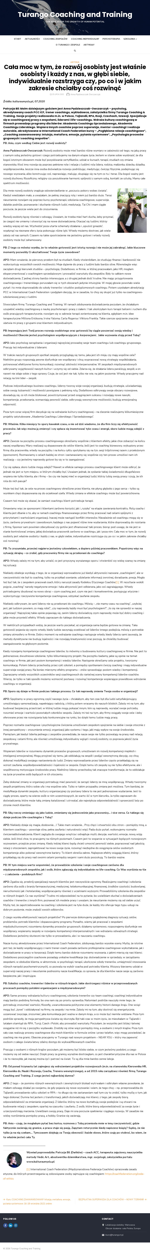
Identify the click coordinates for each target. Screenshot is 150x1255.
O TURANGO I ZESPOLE (68, 44)
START (17, 39)
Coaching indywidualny (85, 39)
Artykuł (74, 62)
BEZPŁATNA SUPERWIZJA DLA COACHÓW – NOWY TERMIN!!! (111, 1199)
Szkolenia (129, 39)
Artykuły (88, 44)
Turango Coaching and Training (75, 14)
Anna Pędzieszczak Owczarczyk (85, 94)
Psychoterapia (111, 39)
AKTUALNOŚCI (32, 39)
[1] (117, 582)
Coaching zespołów (55, 39)
